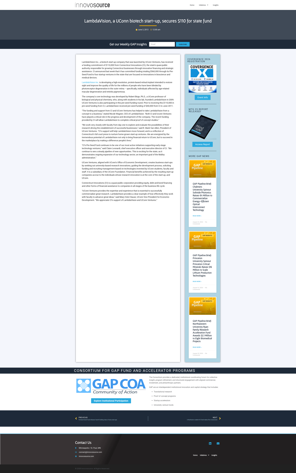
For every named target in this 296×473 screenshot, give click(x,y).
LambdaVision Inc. (90, 82)
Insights (216, 5)
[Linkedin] (210, 443)
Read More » (197, 216)
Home (192, 5)
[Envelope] (218, 443)
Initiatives (202, 5)
